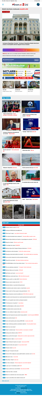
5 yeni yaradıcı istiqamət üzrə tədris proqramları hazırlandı (15, 257)
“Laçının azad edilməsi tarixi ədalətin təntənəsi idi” (14, 377)
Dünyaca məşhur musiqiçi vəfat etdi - (12, 282)
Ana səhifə (4, 0)
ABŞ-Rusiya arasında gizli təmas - (16, 276)
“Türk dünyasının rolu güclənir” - (13, 302)
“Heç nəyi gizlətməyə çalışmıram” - (17, 267)
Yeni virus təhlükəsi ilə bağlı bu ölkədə (15, 311)
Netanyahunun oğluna (12, 338)
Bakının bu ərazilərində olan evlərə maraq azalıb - (15, 374)
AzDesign (18, 392)
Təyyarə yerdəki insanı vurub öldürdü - (16, 368)
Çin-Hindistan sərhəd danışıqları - (16, 251)
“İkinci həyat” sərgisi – (15, 233)
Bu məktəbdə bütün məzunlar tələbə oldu (12, 308)
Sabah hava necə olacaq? (9, 326)
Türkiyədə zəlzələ (9, 347)
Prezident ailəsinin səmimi (11, 227)
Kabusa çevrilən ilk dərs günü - (18, 335)
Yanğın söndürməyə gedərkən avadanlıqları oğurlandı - (19, 323)
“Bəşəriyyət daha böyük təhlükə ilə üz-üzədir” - (20, 254)
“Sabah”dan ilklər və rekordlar (10, 371)
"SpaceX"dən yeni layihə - (15, 260)
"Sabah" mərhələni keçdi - (18, 329)
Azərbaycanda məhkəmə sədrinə (12, 332)
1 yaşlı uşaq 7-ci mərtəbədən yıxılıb (12, 365)
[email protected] (24, 388)
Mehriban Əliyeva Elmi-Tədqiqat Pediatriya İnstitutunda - (17, 248)
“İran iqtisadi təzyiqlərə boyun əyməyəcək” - (19, 236)
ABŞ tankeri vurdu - (10, 356)
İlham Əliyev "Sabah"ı (10, 359)
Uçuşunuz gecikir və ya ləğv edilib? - (15, 279)
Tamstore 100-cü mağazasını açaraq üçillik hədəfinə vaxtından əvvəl (19, 353)
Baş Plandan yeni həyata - (13, 273)
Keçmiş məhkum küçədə (10, 317)
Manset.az (5, 53)
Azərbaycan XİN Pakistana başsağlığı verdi (12, 230)
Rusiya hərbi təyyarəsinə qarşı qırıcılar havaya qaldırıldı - (21, 314)
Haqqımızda (12, 0)
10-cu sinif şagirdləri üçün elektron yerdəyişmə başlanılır (15, 299)
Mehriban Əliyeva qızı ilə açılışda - (13, 270)
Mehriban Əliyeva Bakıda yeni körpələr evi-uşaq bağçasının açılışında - (20, 239)
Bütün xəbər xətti (5, 380)
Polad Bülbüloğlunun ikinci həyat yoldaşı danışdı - (20, 264)
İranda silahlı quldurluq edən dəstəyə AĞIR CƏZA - (18, 320)
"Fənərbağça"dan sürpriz (11, 245)
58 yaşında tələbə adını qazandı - (15, 344)
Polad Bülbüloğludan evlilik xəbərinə (13, 305)
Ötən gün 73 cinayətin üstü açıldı (10, 350)
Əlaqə (16, 0)
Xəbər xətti (8, 0)
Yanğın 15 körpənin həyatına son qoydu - (16, 341)
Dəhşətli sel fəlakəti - (13, 242)
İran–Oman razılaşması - (17, 362)
